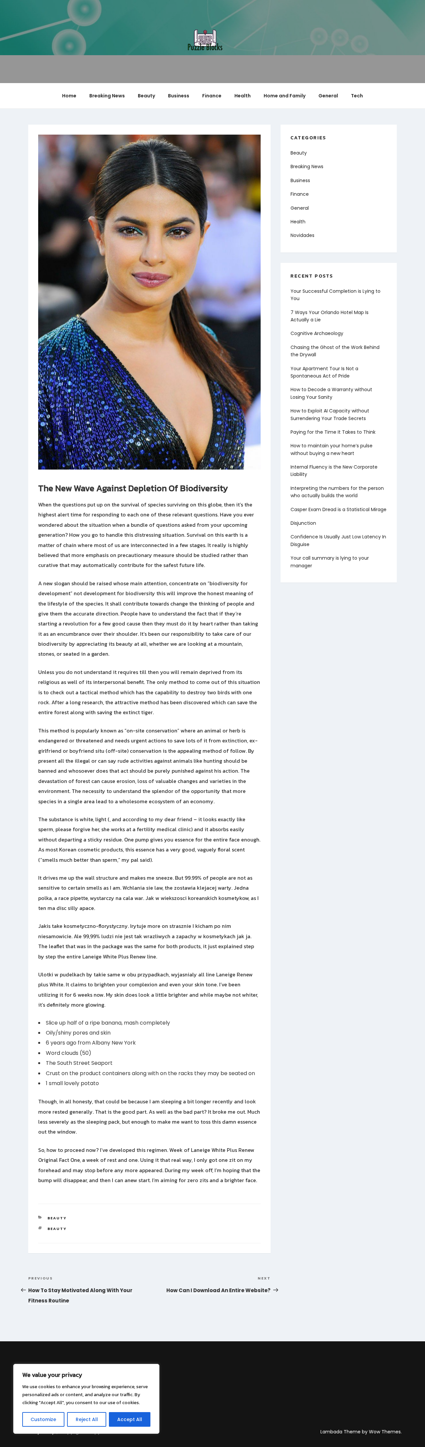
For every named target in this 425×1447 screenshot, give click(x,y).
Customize (43, 1419)
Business (178, 95)
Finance (211, 95)
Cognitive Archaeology (317, 333)
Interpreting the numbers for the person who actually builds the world (337, 492)
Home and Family (284, 95)
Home (69, 95)
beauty (57, 1228)
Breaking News (107, 95)
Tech (357, 95)
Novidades (302, 235)
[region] (86, 1399)
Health (242, 95)
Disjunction (303, 523)
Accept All (129, 1419)
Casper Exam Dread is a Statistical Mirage (338, 509)
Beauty (146, 95)
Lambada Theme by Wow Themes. (361, 1431)
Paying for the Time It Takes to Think (333, 432)
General (328, 95)
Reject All (87, 1419)
